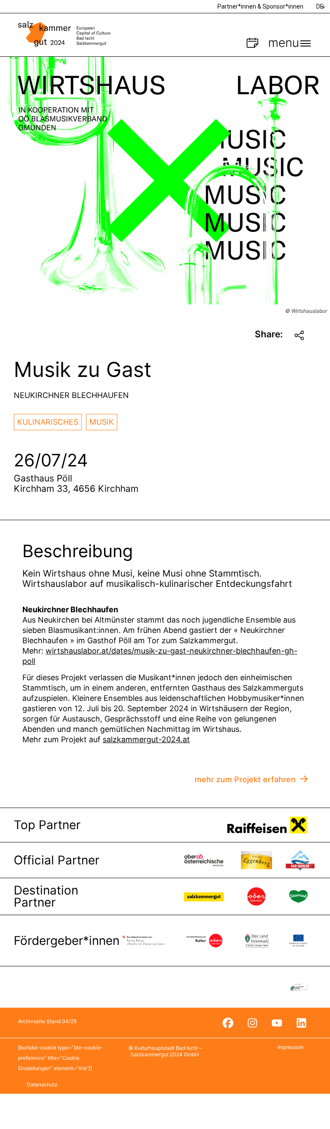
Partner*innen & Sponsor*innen (260, 6)
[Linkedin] (301, 1022)
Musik (101, 421)
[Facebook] (227, 1022)
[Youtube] (276, 1022)
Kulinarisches (47, 421)
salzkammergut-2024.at (146, 739)
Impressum (290, 1047)
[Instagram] (252, 1022)
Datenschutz (42, 1084)
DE (320, 6)
